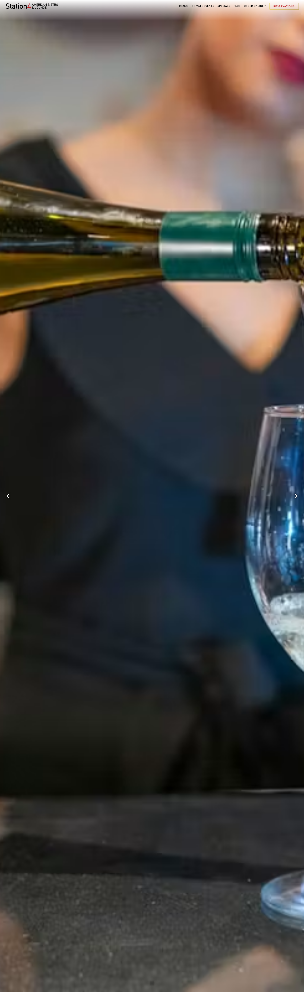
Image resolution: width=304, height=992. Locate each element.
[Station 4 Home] (31, 6)
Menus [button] (184, 6)
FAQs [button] (237, 6)
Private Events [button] (203, 6)
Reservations (284, 6)
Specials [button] (223, 6)
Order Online (255, 6)
